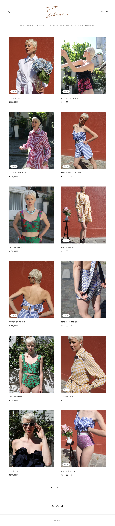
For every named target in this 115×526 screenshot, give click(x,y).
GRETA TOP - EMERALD (16, 247)
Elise (60, 521)
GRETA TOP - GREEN (15, 396)
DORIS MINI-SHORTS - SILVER (70, 322)
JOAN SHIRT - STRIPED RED (17, 173)
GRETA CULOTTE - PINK (68, 471)
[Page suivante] (63, 487)
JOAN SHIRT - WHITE (15, 98)
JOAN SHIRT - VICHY (67, 396)
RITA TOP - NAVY (14, 471)
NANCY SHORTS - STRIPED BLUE (71, 173)
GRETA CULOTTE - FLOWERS (70, 98)
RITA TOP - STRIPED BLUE (17, 322)
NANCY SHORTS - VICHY (68, 247)
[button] (9, 12)
